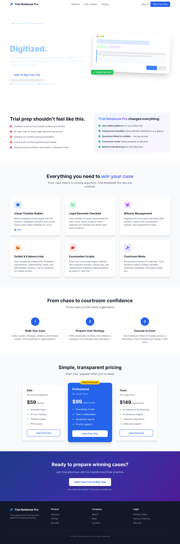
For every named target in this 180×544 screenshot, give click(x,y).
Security (55, 523)
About (95, 514)
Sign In (145, 4)
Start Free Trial (160, 4)
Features (75, 4)
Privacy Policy (140, 514)
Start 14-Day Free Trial (27, 75)
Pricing (105, 4)
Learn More (60, 75)
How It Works (90, 4)
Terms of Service (141, 518)
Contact (96, 523)
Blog (94, 518)
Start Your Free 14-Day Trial (90, 482)
